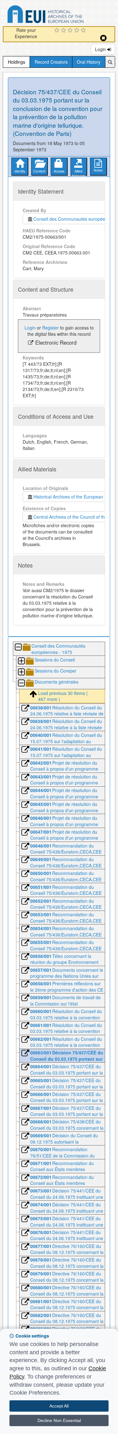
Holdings (16, 62)
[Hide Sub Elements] (18, 647)
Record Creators (51, 62)
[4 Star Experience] (77, 30)
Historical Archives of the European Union (73, 496)
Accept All (59, 1405)
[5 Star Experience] (84, 30)
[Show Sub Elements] (21, 661)
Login (101, 49)
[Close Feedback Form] (103, 38)
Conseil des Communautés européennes (72, 219)
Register (50, 327)
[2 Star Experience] (64, 30)
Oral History (88, 62)
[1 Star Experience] (57, 30)
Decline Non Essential (59, 1420)
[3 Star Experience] (71, 30)
